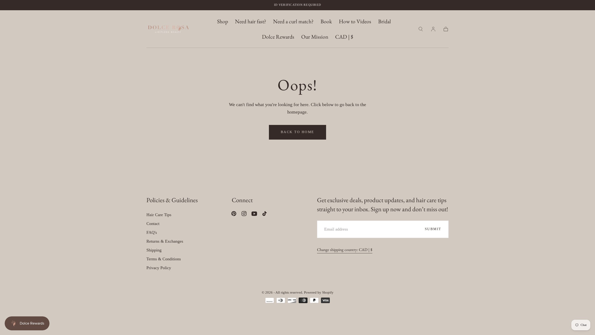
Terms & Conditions (163, 259)
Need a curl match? (293, 21)
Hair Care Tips (158, 214)
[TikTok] (264, 213)
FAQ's (151, 232)
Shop (222, 21)
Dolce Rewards (278, 37)
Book (326, 21)
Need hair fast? (250, 21)
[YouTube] (254, 213)
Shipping (154, 250)
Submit (433, 229)
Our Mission (314, 37)
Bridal (384, 21)
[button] (344, 38)
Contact (152, 223)
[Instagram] (244, 213)
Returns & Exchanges (164, 241)
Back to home (297, 132)
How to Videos (355, 21)
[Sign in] (433, 29)
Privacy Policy (158, 267)
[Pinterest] (234, 213)
